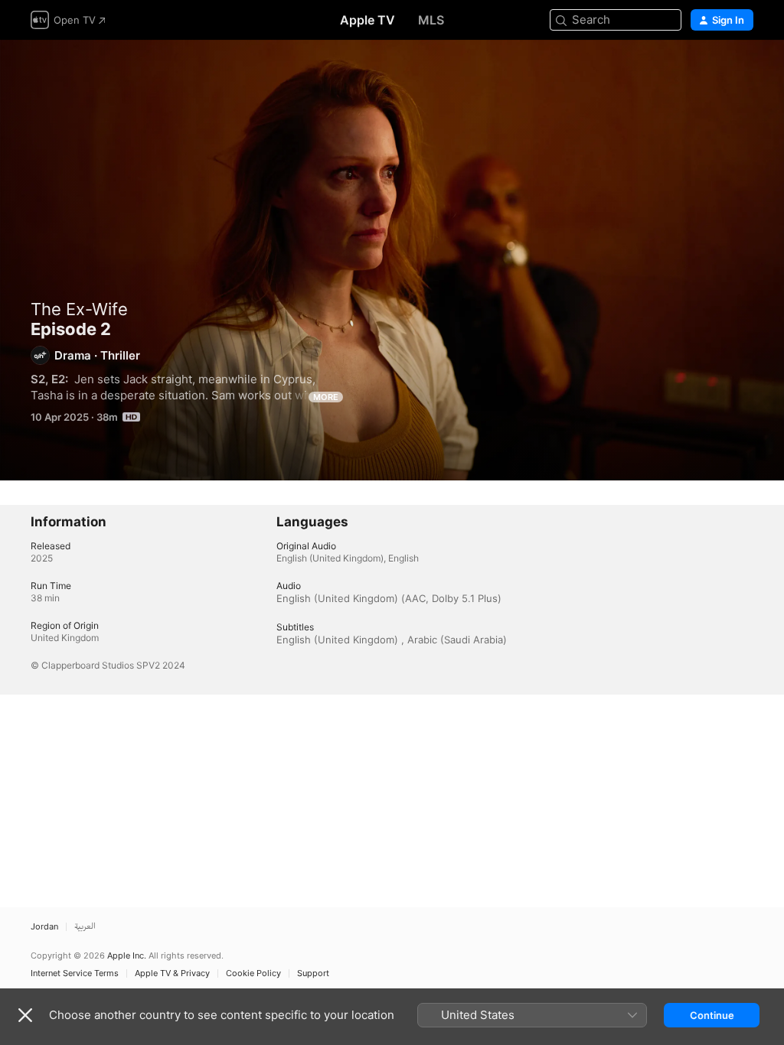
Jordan (44, 927)
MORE (325, 397)
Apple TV (367, 20)
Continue (712, 1015)
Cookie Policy (253, 973)
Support (313, 973)
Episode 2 (392, 260)
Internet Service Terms (75, 973)
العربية (85, 927)
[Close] (25, 1015)
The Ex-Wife (79, 309)
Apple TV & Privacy (172, 973)
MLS (431, 20)
